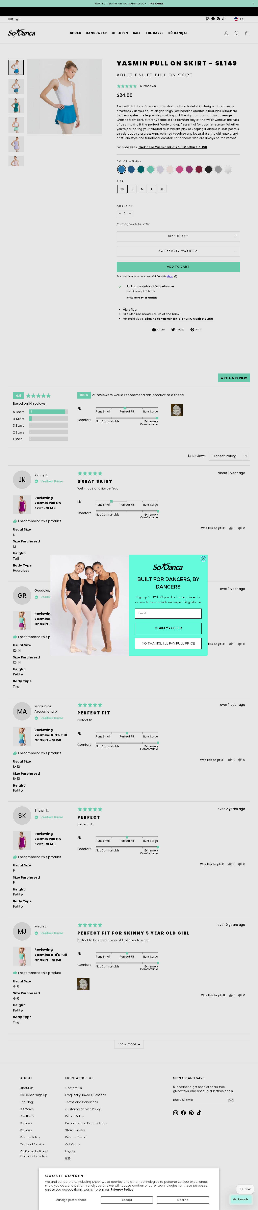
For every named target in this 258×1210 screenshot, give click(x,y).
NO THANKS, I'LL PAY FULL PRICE (168, 643)
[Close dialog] (203, 558)
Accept (127, 1200)
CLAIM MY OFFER (168, 628)
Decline (182, 1200)
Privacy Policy (122, 1189)
